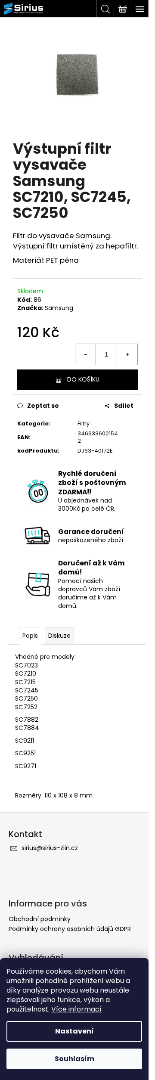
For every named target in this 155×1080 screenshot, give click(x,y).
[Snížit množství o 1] (85, 354)
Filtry (84, 423)
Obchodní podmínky (40, 919)
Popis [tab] (30, 635)
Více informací (76, 1009)
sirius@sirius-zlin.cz (50, 848)
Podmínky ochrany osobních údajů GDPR (70, 929)
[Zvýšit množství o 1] (127, 354)
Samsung (59, 308)
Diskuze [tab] (59, 635)
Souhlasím (74, 1059)
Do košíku (83, 379)
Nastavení (74, 1031)
